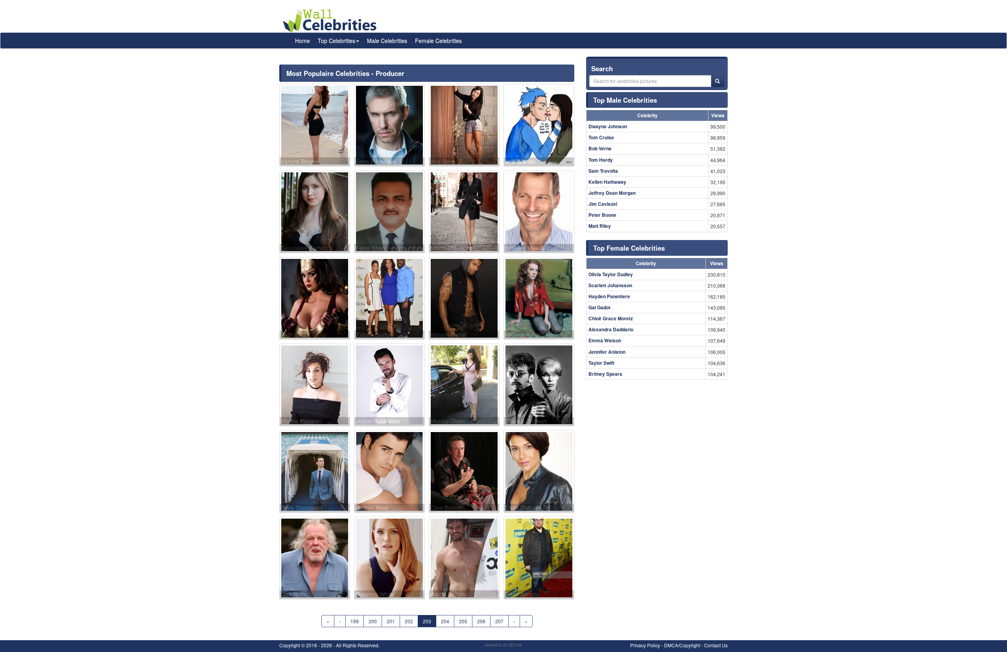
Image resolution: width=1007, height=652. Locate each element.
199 (354, 621)
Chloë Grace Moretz (610, 318)
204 (445, 621)
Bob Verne (600, 148)
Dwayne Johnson (607, 126)
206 (481, 621)
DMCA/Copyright (682, 645)
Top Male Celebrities (625, 100)
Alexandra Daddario (610, 329)
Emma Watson (604, 340)
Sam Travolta (603, 170)
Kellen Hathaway (607, 181)
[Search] (717, 81)
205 (463, 621)
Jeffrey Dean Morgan (612, 192)
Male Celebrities (387, 40)
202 (409, 621)
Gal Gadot (599, 307)
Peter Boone (602, 214)
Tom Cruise (601, 137)
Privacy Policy (645, 645)
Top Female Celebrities (629, 248)
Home (302, 40)
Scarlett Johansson (610, 285)
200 (373, 621)
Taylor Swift (601, 362)
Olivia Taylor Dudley (610, 274)
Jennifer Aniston (606, 351)
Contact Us (716, 645)
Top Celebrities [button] (336, 40)
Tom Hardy (600, 159)
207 (499, 621)
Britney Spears (605, 373)
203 (427, 621)
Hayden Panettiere (609, 296)
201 (391, 621)
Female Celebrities (438, 40)
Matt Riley (599, 225)
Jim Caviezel (602, 203)
